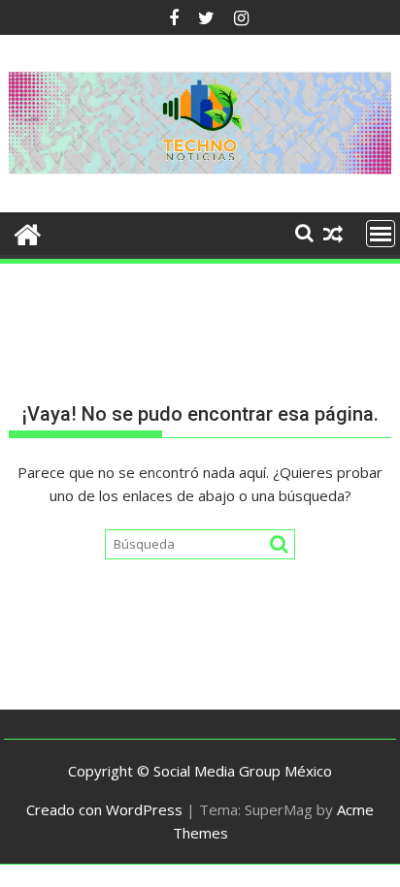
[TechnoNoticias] (27, 232)
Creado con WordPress (104, 809)
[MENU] (380, 233)
